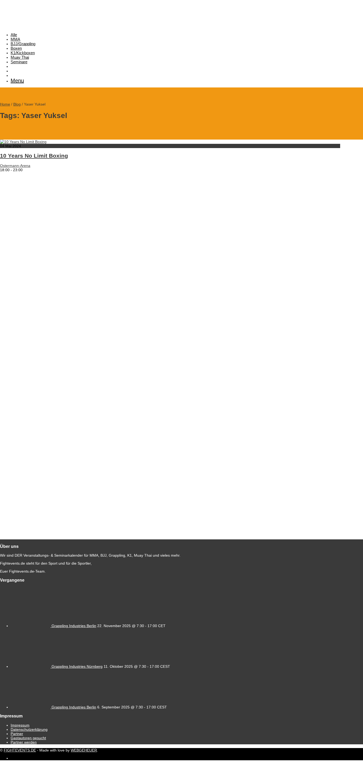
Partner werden (24, 742)
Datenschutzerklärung (29, 729)
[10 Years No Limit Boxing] (23, 142)
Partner (17, 734)
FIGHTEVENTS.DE (20, 750)
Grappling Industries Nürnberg (77, 666)
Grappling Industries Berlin (74, 626)
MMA (15, 39)
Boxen (16, 48)
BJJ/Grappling (23, 43)
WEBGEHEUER (84, 750)
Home (5, 104)
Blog (17, 104)
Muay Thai (20, 57)
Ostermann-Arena (15, 165)
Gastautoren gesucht (28, 738)
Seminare (19, 62)
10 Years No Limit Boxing (34, 156)
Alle (14, 34)
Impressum (20, 725)
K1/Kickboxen (23, 53)
